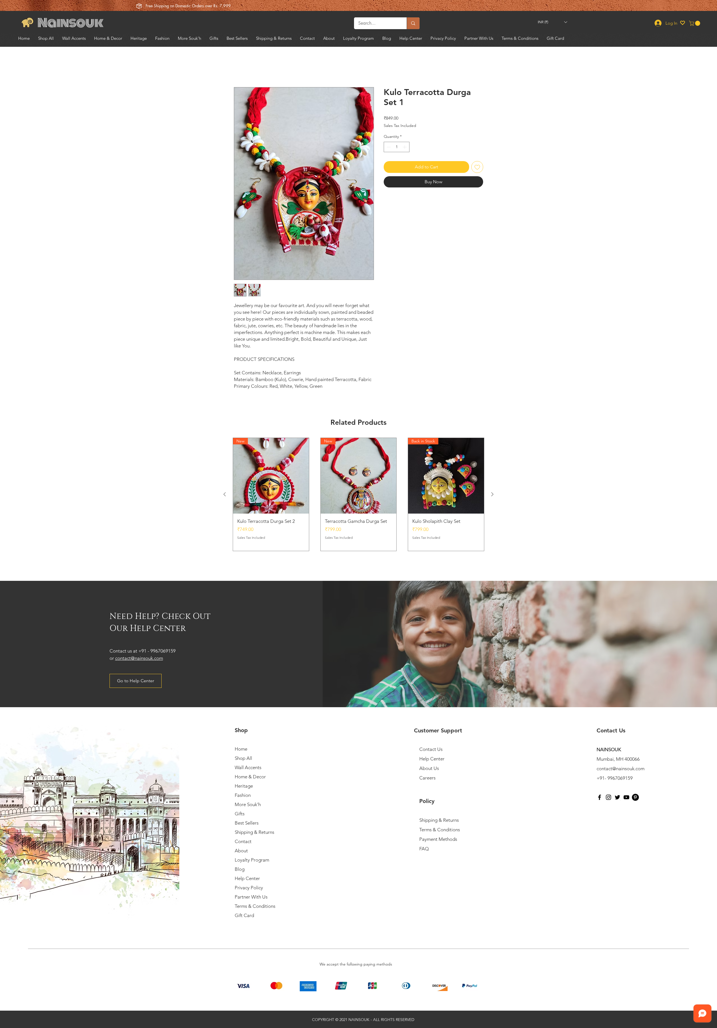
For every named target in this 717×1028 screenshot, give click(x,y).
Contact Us (431, 749)
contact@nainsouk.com (139, 658)
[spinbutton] (397, 147)
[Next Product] (492, 494)
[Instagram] (608, 797)
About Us (429, 768)
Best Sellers (247, 823)
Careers (427, 778)
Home (240, 66)
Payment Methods (438, 839)
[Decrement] (388, 147)
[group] (358, 494)
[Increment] (405, 147)
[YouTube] (626, 797)
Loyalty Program (252, 860)
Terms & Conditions (255, 906)
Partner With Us (251, 897)
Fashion (243, 795)
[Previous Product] (224, 494)
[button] (552, 22)
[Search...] (413, 23)
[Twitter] (617, 797)
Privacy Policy (249, 887)
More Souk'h (248, 804)
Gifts (240, 813)
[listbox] (552, 22)
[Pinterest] (635, 797)
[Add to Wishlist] (477, 167)
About (241, 850)
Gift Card (244, 915)
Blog (240, 869)
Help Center (247, 878)
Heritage (244, 786)
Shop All (243, 758)
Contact (243, 841)
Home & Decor (250, 776)
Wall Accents (248, 767)
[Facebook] (599, 797)
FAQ (424, 848)
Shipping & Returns (254, 832)
